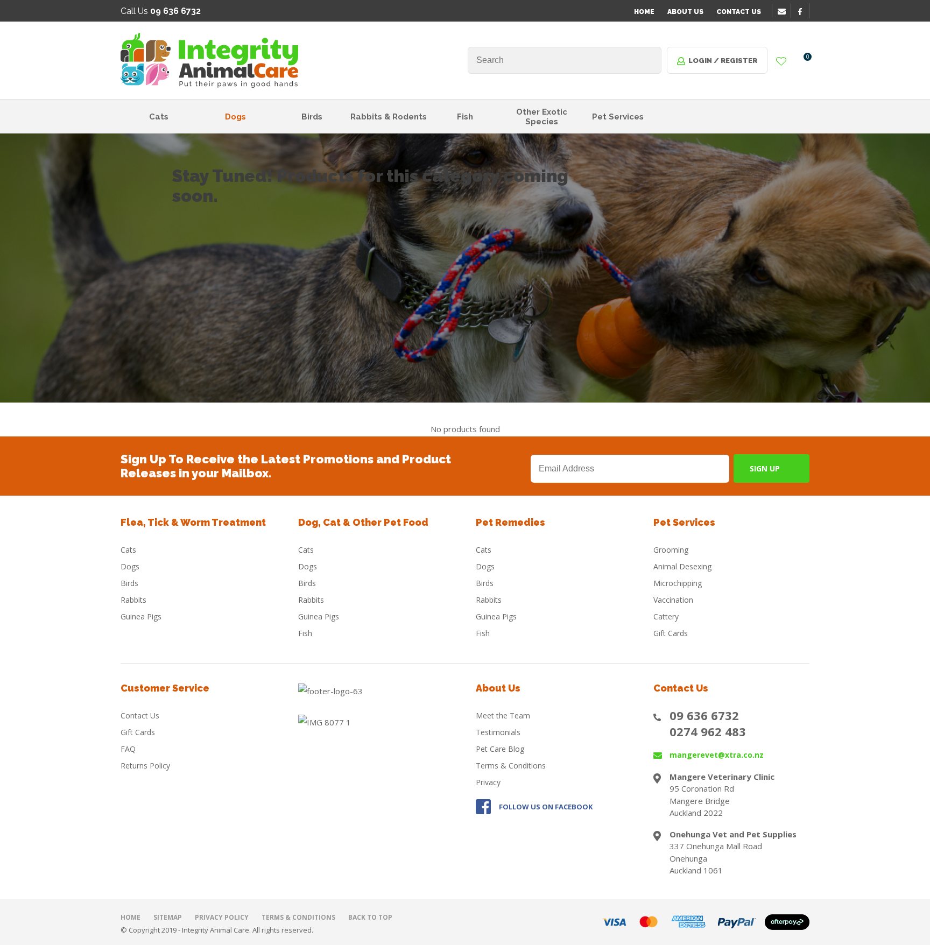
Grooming (670, 550)
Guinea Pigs (141, 616)
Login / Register (722, 61)
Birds (311, 117)
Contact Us (738, 12)
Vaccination (673, 600)
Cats (158, 117)
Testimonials (498, 732)
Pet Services (618, 117)
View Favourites (781, 61)
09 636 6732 (704, 715)
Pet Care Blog (500, 749)
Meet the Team (503, 715)
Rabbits (133, 600)
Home (644, 12)
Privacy (488, 782)
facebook (803, 11)
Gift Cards (670, 633)
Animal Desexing (682, 566)
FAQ (128, 749)
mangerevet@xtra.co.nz (717, 755)
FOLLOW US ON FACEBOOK (546, 807)
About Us (685, 12)
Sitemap (167, 917)
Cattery (666, 616)
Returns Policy (145, 765)
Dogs (235, 117)
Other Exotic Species (541, 116)
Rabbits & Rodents (388, 117)
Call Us (161, 11)
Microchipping (677, 583)
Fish (465, 117)
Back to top (370, 917)
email (783, 11)
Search (648, 60)
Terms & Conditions (511, 765)
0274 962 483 (708, 731)
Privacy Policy (222, 917)
